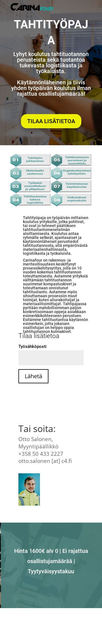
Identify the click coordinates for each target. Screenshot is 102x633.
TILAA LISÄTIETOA (51, 121)
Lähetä (33, 376)
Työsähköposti (32, 346)
